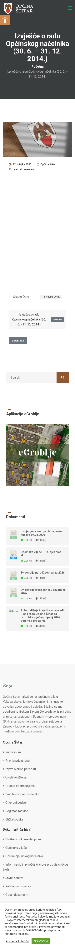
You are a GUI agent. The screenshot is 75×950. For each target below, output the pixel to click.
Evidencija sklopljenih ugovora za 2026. (43, 591)
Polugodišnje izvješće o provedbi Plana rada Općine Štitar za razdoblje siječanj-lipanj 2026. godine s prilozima (43, 615)
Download (57, 320)
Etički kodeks (14, 819)
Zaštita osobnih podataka (22, 794)
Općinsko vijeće (16, 848)
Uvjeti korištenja (16, 777)
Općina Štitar (47, 164)
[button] (5, 20)
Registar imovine (16, 811)
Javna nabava (14, 878)
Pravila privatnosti (17, 760)
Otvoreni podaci (16, 802)
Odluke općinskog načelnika (24, 856)
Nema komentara (23, 169)
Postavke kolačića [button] (17, 941)
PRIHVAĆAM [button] (41, 941)
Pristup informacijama (20, 786)
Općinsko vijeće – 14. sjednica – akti (42, 553)
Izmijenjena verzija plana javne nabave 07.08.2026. (41, 533)
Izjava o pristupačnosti (20, 769)
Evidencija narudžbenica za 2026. (43, 572)
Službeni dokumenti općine (23, 839)
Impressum (13, 752)
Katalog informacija (18, 886)
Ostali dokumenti (16, 895)
